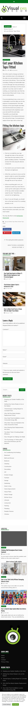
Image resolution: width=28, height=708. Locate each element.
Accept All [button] (15, 704)
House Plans (7, 491)
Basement (7, 455)
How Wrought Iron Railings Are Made (14, 437)
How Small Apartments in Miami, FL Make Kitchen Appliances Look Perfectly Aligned (13, 275)
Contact (3, 659)
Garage (6, 480)
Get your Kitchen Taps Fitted (11, 221)
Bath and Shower (9, 458)
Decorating (7, 469)
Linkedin (16, 232)
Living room (7, 503)
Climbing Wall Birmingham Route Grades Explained (11, 551)
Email (5, 356)
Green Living (7, 486)
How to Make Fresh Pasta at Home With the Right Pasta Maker (13, 310)
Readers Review (9, 511)
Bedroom (6, 461)
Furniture (6, 477)
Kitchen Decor (6, 59)
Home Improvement (9, 489)
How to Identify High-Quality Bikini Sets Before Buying (13, 610)
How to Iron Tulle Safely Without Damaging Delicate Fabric (12, 580)
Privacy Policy (5, 662)
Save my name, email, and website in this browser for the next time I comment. (13, 372)
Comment (6, 329)
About (3, 657)
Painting (6, 505)
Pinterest (7, 232)
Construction (7, 466)
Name (5, 350)
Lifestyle (6, 500)
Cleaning (6, 463)
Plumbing (6, 508)
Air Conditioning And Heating (12, 452)
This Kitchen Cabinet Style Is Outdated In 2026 (11, 285)
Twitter (16, 229)
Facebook (7, 229)
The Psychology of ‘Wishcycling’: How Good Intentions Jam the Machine (13, 441)
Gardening (7, 483)
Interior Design (8, 494)
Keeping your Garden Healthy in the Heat (14, 671)
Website (5, 363)
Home (3, 655)
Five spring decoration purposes (14, 240)
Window (6, 514)
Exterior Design (8, 475)
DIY (5, 472)
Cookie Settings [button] (6, 704)
